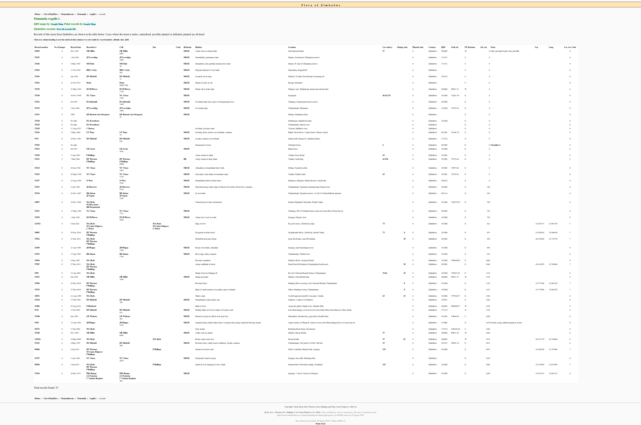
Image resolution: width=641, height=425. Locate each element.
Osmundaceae (67, 14)
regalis (93, 14)
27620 (37, 155)
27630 (37, 120)
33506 (37, 283)
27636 (37, 373)
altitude (116, 39)
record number (106, 39)
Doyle (88, 82)
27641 (37, 276)
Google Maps (57, 24)
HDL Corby (91, 70)
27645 (37, 70)
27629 (37, 124)
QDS (127, 39)
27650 (37, 217)
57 (384, 51)
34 (404, 273)
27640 (37, 332)
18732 (37, 329)
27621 (37, 159)
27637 (37, 358)
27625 (37, 174)
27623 (37, 186)
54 (386, 95)
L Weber (90, 228)
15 (404, 295)
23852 (37, 295)
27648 (37, 316)
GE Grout (90, 148)
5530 (37, 322)
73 (384, 223)
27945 (37, 145)
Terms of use (320, 423)
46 (384, 95)
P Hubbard (91, 306)
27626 (37, 132)
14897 (37, 202)
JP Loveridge (92, 57)
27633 (37, 108)
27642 (37, 82)
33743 (37, 289)
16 (517, 51)
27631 (37, 114)
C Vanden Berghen (94, 378)
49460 (37, 349)
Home (37, 14)
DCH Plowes (91, 89)
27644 (37, 299)
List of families (50, 14)
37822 (37, 238)
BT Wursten (91, 159)
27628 (37, 128)
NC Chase (90, 95)
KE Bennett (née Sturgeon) (98, 114)
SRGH (186, 51)
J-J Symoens (91, 375)
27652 (37, 101)
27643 (37, 76)
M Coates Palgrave (94, 226)
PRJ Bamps (91, 373)
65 (404, 339)
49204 (37, 364)
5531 (37, 138)
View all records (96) (66, 29)
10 (404, 238)
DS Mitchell (91, 76)
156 (386, 159)
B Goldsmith (91, 101)
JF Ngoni (90, 195)
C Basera (90, 128)
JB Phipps (90, 247)
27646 (37, 63)
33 (384, 273)
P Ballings (90, 155)
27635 (37, 254)
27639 (37, 89)
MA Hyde (90, 202)
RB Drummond (93, 207)
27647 (37, 57)
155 (389, 95)
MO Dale (90, 63)
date (122, 39)
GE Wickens (91, 316)
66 (386, 273)
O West (89, 180)
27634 (37, 193)
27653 (37, 148)
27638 (37, 95)
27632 (37, 343)
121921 (38, 223)
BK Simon (90, 193)
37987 (37, 264)
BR (185, 159)
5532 (37, 309)
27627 (37, 180)
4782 (37, 273)
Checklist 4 (495, 145)
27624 (37, 167)
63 (384, 155)
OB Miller (90, 51)
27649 (37, 247)
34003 (37, 232)
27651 (37, 210)
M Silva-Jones (92, 204)
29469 (37, 51)
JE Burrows (91, 186)
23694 (37, 260)
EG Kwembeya (92, 120)
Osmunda (81, 14)
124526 (38, 339)
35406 (37, 306)
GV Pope (90, 132)
